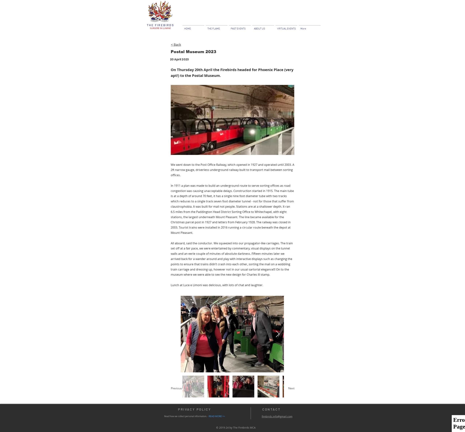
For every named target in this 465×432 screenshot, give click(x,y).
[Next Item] (278, 334)
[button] (263, 27)
